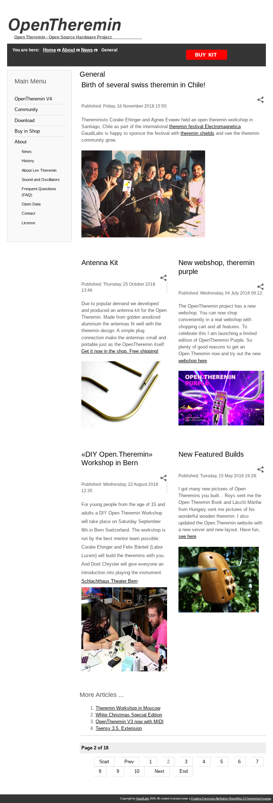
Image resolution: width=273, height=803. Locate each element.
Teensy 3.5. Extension (119, 728)
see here (187, 536)
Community (26, 109)
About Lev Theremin (39, 170)
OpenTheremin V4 (33, 98)
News (87, 50)
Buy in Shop (27, 131)
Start (104, 761)
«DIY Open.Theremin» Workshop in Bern (116, 458)
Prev (129, 761)
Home (49, 50)
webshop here (192, 360)
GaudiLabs (142, 798)
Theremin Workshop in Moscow (128, 708)
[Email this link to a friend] (260, 100)
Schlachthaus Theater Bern (109, 581)
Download (24, 120)
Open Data (31, 204)
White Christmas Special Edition (129, 714)
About (68, 50)
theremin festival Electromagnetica (205, 126)
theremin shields (197, 133)
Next (159, 771)
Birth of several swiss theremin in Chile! (143, 85)
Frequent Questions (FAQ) (39, 192)
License (28, 223)
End (184, 771)
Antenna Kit (99, 262)
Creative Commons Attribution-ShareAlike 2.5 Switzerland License (231, 798)
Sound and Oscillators (41, 179)
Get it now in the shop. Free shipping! (120, 351)
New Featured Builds (211, 454)
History (28, 161)
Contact (28, 213)
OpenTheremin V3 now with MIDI (130, 721)
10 (136, 771)
